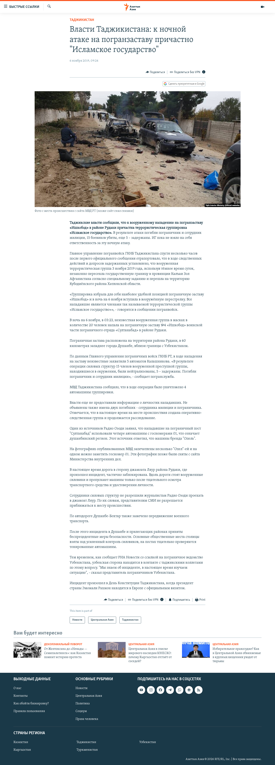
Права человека (86, 718)
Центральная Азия (141, 644)
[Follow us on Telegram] (170, 690)
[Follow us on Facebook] (160, 690)
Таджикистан (82, 20)
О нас (17, 688)
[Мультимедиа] (262, 7)
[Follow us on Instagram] (151, 690)
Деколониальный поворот (63, 644)
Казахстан (20, 742)
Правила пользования (29, 711)
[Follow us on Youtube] (141, 690)
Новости (81, 688)
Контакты (20, 696)
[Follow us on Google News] (189, 690)
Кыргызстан (22, 750)
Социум (81, 711)
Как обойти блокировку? (31, 703)
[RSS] (198, 690)
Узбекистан (147, 742)
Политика (82, 703)
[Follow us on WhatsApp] (179, 690)
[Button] (155, 72)
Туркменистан (87, 750)
